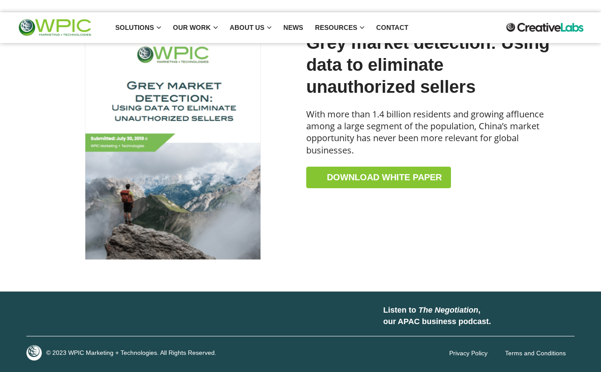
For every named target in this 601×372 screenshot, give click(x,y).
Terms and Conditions (535, 353)
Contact (392, 27)
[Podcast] (506, 316)
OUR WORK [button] (192, 27)
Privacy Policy (468, 353)
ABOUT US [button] (247, 27)
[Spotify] (533, 316)
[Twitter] (64, 316)
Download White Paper (383, 177)
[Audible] (559, 316)
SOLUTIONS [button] (134, 27)
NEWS (293, 27)
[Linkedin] (37, 316)
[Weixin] (117, 316)
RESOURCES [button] (336, 27)
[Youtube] (90, 316)
